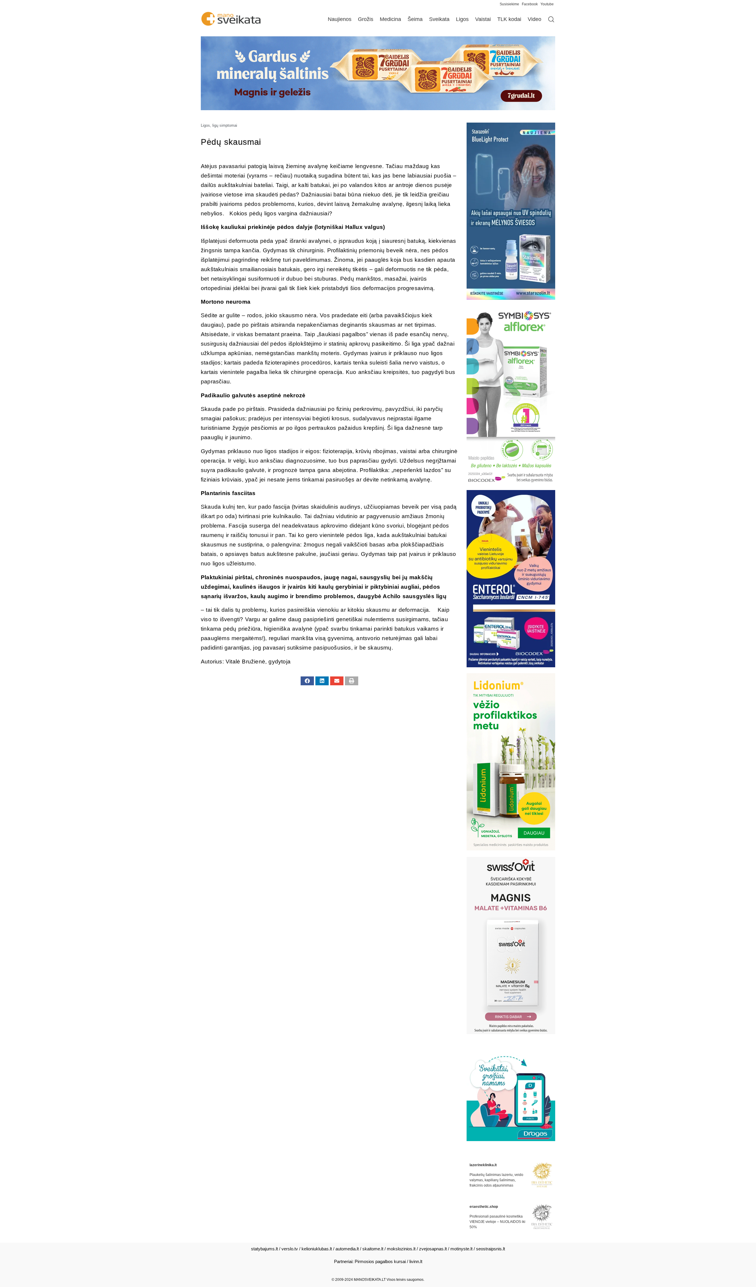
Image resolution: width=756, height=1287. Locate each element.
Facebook (530, 4)
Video (534, 19)
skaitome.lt (372, 1248)
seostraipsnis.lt (490, 1248)
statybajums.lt (264, 1248)
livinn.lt (415, 1261)
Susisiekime (511, 4)
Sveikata (439, 19)
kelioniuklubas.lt (317, 1248)
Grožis (365, 19)
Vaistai (483, 19)
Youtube (547, 4)
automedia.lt (347, 1248)
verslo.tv (289, 1248)
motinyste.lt (461, 1248)
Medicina (390, 19)
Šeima (415, 19)
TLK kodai (509, 19)
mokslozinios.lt (401, 1248)
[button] (307, 680)
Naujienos (339, 19)
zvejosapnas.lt (433, 1248)
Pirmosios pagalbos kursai (380, 1261)
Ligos (462, 19)
